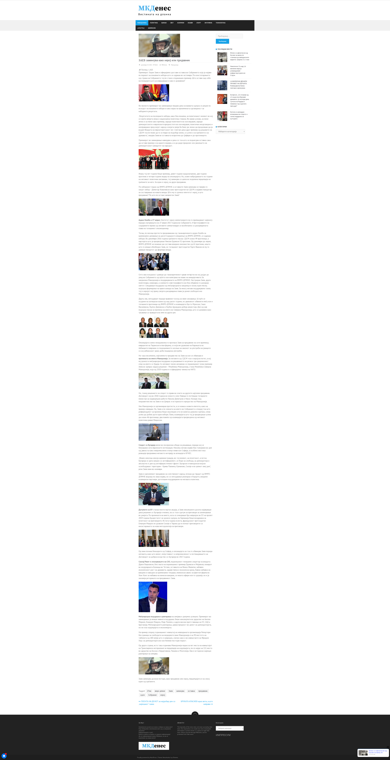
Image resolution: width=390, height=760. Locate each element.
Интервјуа (208, 23)
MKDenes (164, 65)
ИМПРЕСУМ (223, 735)
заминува (180, 691)
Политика (154, 23)
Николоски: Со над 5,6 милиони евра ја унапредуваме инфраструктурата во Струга (238, 70)
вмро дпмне (160, 691)
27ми (149, 691)
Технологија (220, 23)
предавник (202, 691)
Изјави (190, 23)
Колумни (180, 23)
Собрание (152, 695)
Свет (172, 23)
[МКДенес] (155, 10)
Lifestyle (140, 28)
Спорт (198, 23)
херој (162, 695)
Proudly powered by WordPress (147, 757)
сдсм (142, 695)
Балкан (164, 23)
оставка (191, 691)
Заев (171, 691)
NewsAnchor (166, 757)
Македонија (141, 23)
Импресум (152, 28)
